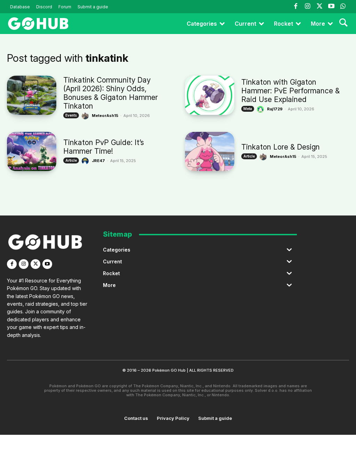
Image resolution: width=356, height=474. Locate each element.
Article (71, 160)
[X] (35, 264)
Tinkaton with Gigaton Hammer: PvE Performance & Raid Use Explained (290, 91)
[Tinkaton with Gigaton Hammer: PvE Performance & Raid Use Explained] (209, 95)
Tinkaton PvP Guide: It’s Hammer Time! (103, 146)
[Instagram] (307, 6)
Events (71, 115)
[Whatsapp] (343, 6)
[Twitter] (319, 6)
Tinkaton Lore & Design (280, 147)
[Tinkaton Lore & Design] (209, 151)
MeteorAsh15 (105, 115)
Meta (247, 109)
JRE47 (98, 160)
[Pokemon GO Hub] (38, 23)
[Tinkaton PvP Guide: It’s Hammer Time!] (31, 151)
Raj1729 (275, 109)
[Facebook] (295, 6)
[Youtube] (331, 6)
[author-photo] (86, 115)
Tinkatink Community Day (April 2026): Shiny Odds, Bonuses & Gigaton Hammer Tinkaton (110, 93)
